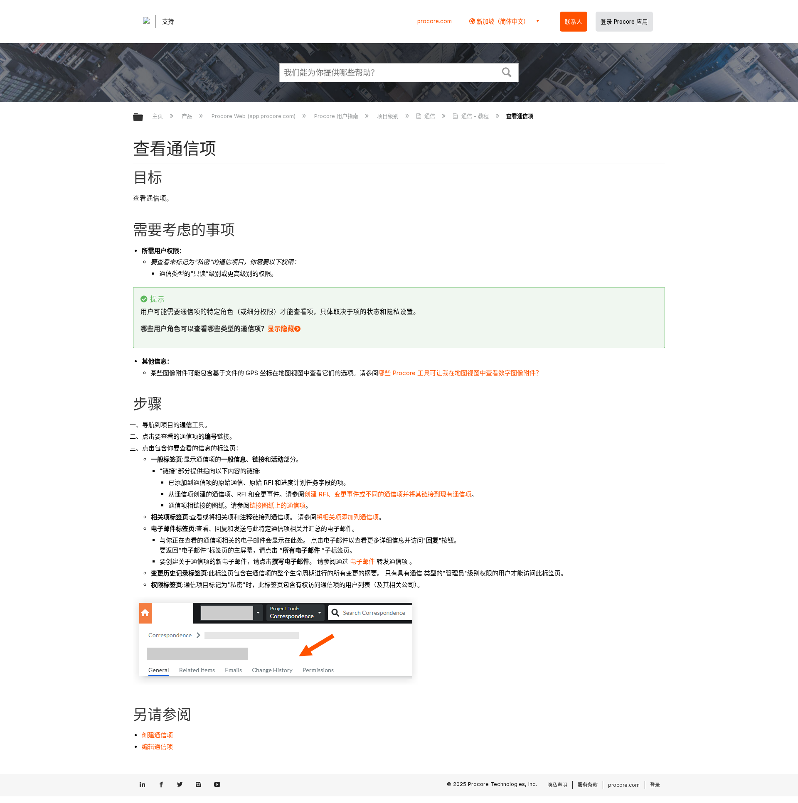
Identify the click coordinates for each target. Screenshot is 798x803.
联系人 (573, 21)
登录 (655, 785)
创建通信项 (157, 735)
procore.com (434, 21)
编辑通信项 (157, 747)
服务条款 (588, 785)
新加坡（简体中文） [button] (502, 21)
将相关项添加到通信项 (347, 517)
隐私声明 (557, 785)
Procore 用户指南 (337, 116)
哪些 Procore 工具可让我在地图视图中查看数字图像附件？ (460, 373)
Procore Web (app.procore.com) (254, 116)
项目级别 (388, 116)
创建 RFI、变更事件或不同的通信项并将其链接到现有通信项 (387, 494)
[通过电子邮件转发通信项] (376, 561)
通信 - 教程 (475, 116)
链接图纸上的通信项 (277, 505)
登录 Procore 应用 (624, 21)
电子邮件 (361, 561)
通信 (430, 116)
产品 (188, 116)
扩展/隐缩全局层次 (143, 118)
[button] (507, 71)
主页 (158, 116)
